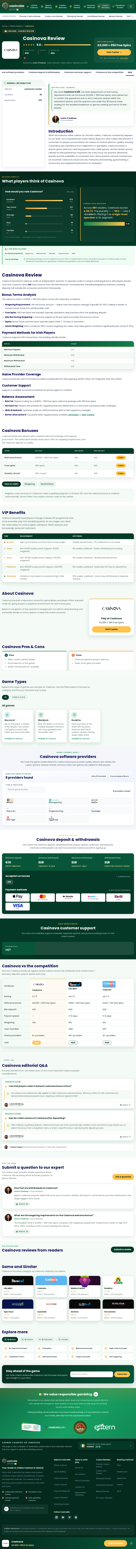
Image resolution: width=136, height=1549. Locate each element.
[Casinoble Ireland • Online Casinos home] (13, 6)
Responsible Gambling (80, 1493)
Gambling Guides (61, 1504)
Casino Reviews (61, 1497)
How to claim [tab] (11, 484)
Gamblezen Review (96, 16)
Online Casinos (16, 26)
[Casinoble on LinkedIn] (56, 1517)
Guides (64, 1339)
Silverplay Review (75, 16)
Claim (121, 457)
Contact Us (80, 1487)
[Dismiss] (131, 1543)
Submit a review (122, 1249)
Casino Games (60, 1484)
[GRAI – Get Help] (31, 1427)
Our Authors (80, 1474)
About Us (79, 1467)
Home (4, 26)
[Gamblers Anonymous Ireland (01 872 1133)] (80, 1427)
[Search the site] (131, 6)
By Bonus (11, 1339)
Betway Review (115, 16)
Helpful (23, 1204)
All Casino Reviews (104, 1498)
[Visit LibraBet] (75, 984)
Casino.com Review (54, 16)
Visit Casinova (115, 1543)
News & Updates (82, 1480)
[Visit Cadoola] (109, 984)
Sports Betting (60, 1471)
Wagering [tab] (29, 484)
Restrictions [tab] (47, 484)
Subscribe (122, 1374)
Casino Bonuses (61, 1478)
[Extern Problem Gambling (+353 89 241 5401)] (104, 1427)
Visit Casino (113, 52)
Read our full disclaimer (56, 1531)
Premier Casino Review (30, 16)
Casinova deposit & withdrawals (44, 72)
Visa (119, 1465)
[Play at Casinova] (111, 608)
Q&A (130, 72)
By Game (29, 1339)
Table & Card (18, 697)
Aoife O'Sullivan (39, 63)
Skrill (119, 1491)
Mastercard (122, 1471)
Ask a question (123, 1176)
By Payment (47, 1339)
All (5, 697)
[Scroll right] (132, 16)
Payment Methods (62, 1491)
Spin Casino (88, 414)
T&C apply (124, 58)
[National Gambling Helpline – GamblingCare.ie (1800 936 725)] (56, 1427)
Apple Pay (121, 1478)
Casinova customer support (77, 72)
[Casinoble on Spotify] (75, 1517)
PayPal (120, 1484)
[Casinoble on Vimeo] (69, 1517)
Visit (36, 1042)
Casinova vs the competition (110, 72)
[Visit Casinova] (38, 984)
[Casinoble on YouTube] (62, 1517)
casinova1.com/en (33, 89)
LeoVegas (73, 414)
